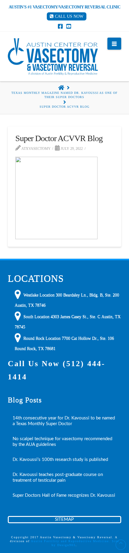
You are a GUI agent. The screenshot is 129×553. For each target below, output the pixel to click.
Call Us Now (69, 16)
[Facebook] (60, 26)
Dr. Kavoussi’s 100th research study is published (60, 459)
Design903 (66, 545)
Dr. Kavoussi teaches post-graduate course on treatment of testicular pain (58, 477)
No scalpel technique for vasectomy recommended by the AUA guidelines (62, 442)
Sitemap (64, 519)
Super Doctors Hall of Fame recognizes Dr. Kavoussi (64, 495)
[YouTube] (68, 26)
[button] (114, 44)
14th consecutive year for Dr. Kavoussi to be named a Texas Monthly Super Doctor (64, 421)
